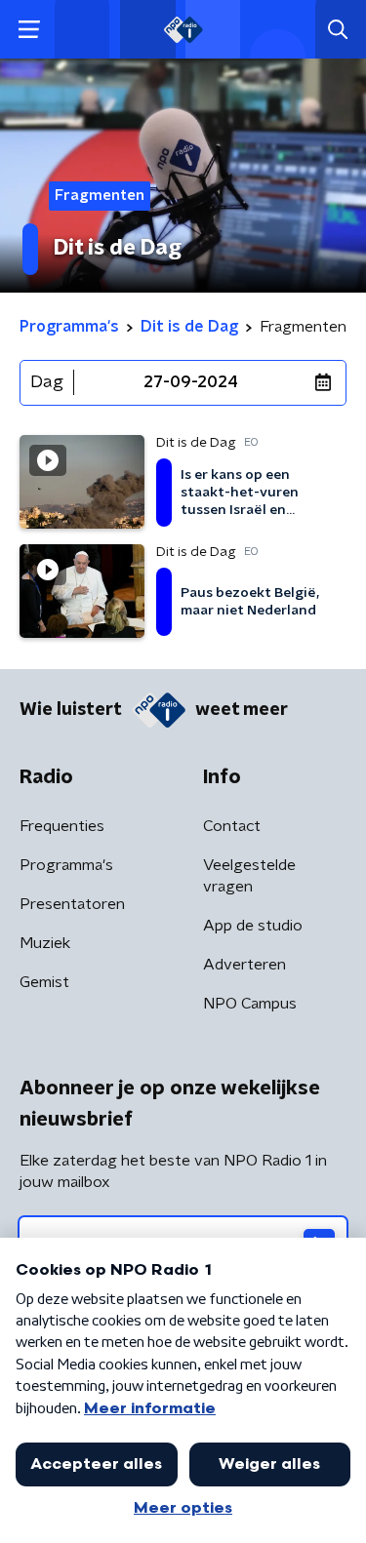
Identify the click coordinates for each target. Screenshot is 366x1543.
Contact (232, 826)
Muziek (45, 943)
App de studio (253, 925)
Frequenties (62, 826)
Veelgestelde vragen (249, 875)
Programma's (66, 865)
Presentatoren (72, 904)
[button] (29, 30)
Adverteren (244, 964)
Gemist (44, 982)
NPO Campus (250, 1003)
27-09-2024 (190, 382)
